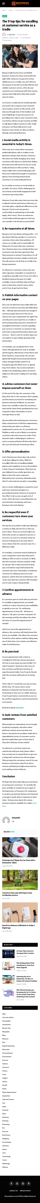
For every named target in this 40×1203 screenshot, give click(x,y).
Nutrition (5, 1117)
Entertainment (7, 1053)
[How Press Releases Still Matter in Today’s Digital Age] (20, 912)
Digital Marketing (8, 1046)
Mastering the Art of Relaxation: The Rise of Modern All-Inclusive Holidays (27, 978)
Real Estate (6, 1135)
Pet (3, 1128)
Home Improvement (9, 1092)
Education (5, 1049)
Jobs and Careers (8, 1099)
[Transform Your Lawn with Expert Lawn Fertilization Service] (20, 880)
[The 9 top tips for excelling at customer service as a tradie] (20, 56)
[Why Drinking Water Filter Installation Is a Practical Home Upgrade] (8, 966)
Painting (5, 1121)
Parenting (5, 1124)
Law (3, 1103)
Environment (6, 1057)
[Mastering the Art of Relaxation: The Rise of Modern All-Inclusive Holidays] (8, 979)
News (4, 16)
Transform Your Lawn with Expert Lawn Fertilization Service (17, 894)
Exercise (5, 1060)
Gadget (5, 1078)
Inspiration (6, 1096)
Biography (5, 1032)
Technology (6, 1156)
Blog (3, 1035)
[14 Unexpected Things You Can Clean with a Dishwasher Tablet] (20, 847)
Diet (3, 1042)
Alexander (12, 34)
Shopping (5, 1139)
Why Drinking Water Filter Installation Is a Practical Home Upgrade (25, 965)
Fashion (5, 1064)
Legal (4, 1107)
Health (4, 1085)
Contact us (13, 1191)
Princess (5, 1131)
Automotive (6, 1025)
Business (5, 1039)
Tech (4, 1153)
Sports (4, 1149)
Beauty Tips (6, 1028)
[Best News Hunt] (20, 3)
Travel (4, 1160)
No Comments (26, 38)
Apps (4, 1014)
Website (5, 1167)
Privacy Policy (25, 1191)
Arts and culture (8, 1017)
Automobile (6, 1021)
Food (4, 1074)
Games (4, 1082)
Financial (5, 1067)
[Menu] (3, 3)
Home (4, 1089)
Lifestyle (5, 1110)
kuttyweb (20, 708)
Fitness (4, 1071)
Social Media (6, 1142)
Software (5, 1146)
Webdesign (6, 1164)
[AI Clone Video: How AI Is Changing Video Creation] (8, 954)
